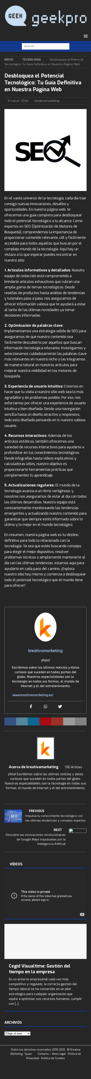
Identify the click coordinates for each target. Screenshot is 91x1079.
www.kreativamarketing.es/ (32, 695)
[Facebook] (31, 707)
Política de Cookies (53, 1058)
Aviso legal (59, 1054)
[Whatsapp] (45, 707)
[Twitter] (60, 707)
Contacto (43, 1054)
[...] (17, 1004)
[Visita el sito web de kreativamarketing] (45, 796)
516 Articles (73, 767)
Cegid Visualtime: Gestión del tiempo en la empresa (39, 969)
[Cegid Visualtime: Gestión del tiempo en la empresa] (45, 941)
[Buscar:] (45, 46)
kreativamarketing (47, 101)
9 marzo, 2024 (18, 101)
